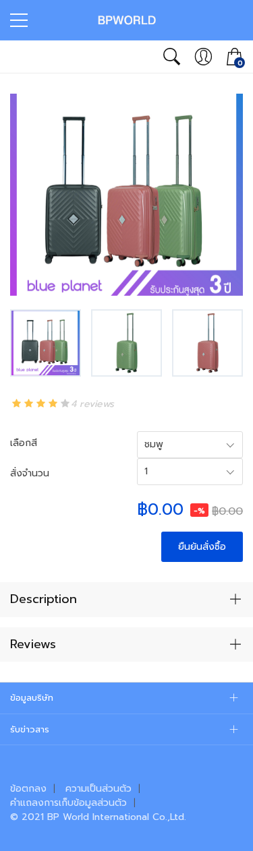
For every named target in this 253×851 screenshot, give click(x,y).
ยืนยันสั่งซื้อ (202, 547)
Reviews (33, 644)
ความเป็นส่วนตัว (98, 789)
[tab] (126, 599)
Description (43, 599)
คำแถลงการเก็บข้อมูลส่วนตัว (68, 803)
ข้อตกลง (28, 789)
